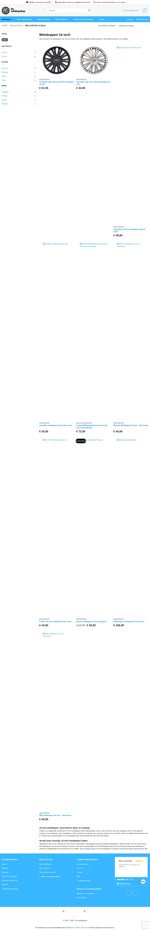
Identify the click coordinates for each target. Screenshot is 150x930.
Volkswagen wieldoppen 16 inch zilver (128, 621)
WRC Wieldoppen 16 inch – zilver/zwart (55, 815)
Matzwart (5, 72)
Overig (101, 19)
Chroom (5, 68)
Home (4, 26)
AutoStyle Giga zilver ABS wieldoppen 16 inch (93, 83)
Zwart (4, 80)
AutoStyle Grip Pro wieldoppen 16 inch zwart (129, 230)
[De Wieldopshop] (13, 10)
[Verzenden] (89, 10)
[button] (131, 10)
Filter (4, 39)
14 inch (4, 52)
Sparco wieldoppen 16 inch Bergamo (91, 621)
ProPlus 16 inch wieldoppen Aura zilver (55, 621)
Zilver (4, 76)
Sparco (4, 100)
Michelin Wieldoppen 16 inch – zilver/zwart (130, 425)
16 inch (4, 56)
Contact (130, 19)
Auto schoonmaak (24, 19)
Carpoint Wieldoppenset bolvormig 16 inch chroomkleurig (91, 426)
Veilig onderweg (43, 19)
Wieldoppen (6, 19)
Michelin (5, 104)
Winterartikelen (62, 19)
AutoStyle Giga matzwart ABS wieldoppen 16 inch (56, 83)
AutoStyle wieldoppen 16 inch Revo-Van (55, 425)
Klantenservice (142, 19)
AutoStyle (5, 92)
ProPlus (5, 96)
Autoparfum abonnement (83, 19)
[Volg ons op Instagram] (134, 893)
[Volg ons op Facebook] (128, 893)
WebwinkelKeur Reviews (79, 927)
